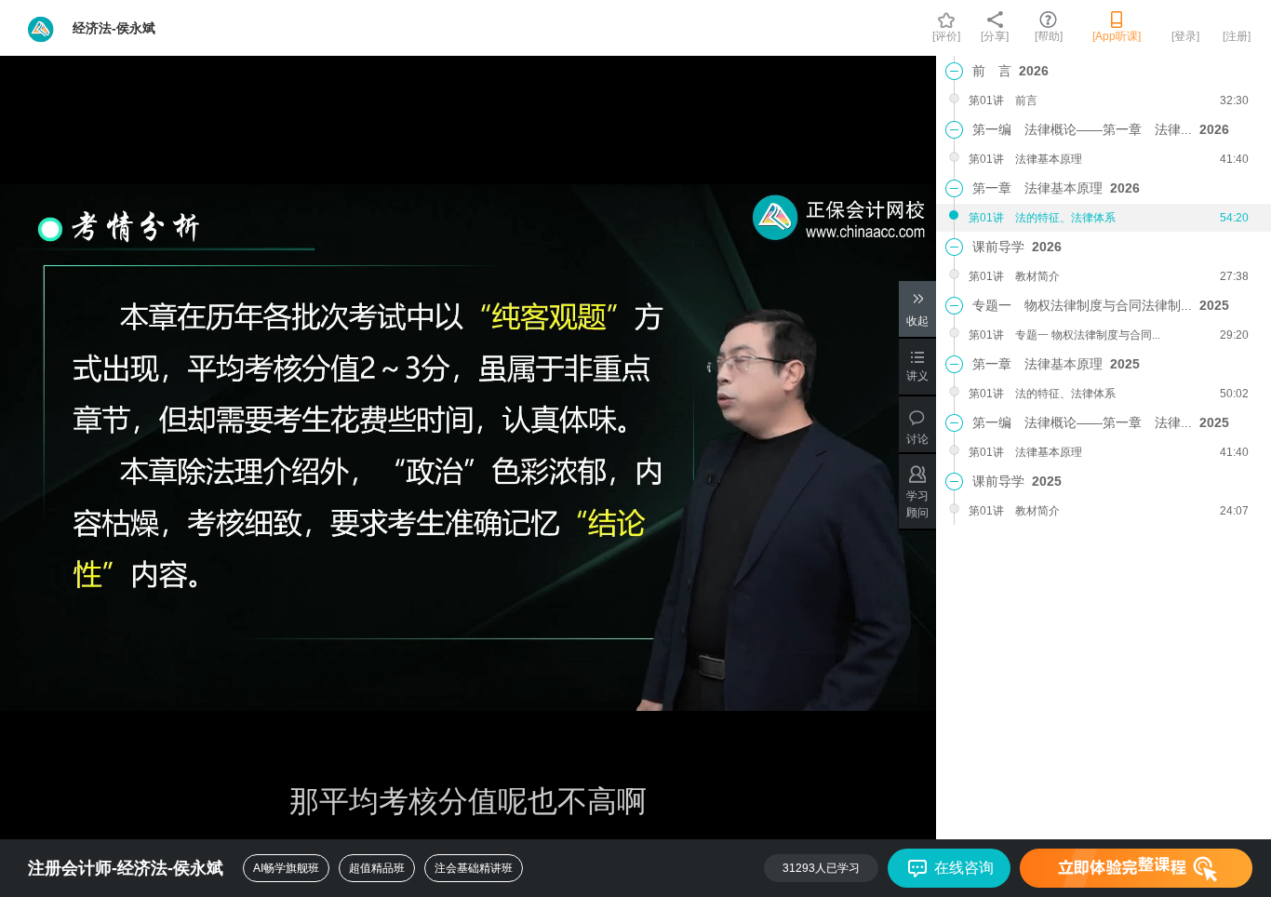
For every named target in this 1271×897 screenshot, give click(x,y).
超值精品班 (377, 868)
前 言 (1010, 70)
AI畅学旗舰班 (286, 868)
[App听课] (1116, 36)
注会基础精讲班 (474, 868)
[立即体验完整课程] (1136, 868)
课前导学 (1017, 246)
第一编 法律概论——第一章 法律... (1100, 129)
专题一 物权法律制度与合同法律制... (1100, 305)
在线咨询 (964, 868)
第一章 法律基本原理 (1056, 188)
